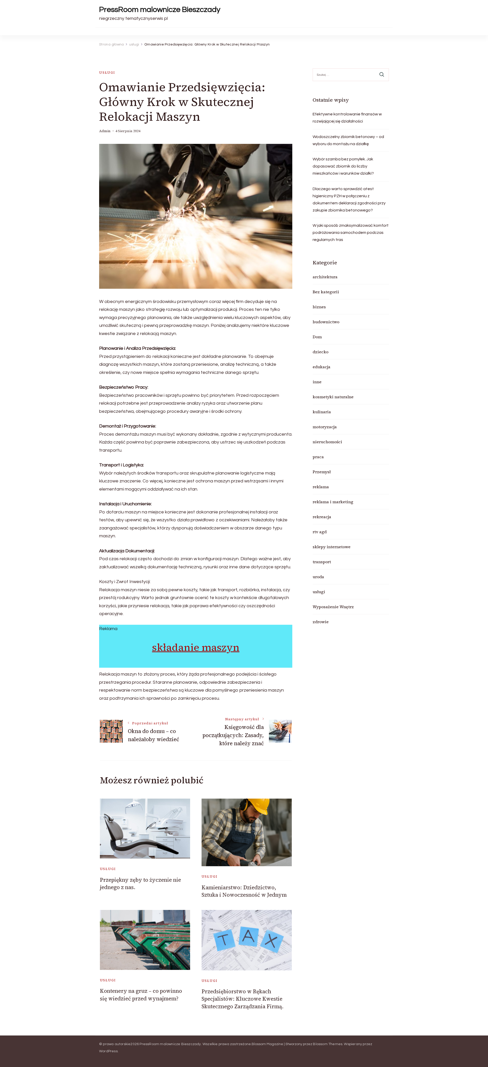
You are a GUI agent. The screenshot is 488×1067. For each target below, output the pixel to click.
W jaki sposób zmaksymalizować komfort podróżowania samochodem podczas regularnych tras (351, 232)
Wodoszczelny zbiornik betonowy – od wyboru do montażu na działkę (348, 140)
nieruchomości (327, 442)
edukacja (321, 367)
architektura (325, 277)
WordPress (108, 1051)
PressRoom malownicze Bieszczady (159, 9)
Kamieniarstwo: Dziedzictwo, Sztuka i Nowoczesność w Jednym (244, 891)
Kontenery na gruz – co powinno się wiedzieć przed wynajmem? (141, 994)
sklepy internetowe (331, 547)
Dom (317, 337)
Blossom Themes (327, 1044)
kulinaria (322, 412)
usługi (107, 72)
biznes (319, 307)
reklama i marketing (333, 502)
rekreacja (322, 517)
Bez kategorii (326, 292)
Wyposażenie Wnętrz (333, 606)
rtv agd (320, 532)
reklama (321, 487)
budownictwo (326, 322)
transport (322, 562)
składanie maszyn (195, 647)
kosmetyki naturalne (333, 397)
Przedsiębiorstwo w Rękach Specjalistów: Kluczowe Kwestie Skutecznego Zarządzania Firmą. (243, 999)
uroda (318, 577)
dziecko (320, 352)
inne (317, 382)
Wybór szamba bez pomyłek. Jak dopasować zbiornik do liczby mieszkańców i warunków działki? (343, 166)
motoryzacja (325, 427)
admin (105, 131)
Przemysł (322, 472)
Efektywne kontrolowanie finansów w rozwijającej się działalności (347, 117)
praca (318, 457)
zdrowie (321, 621)
